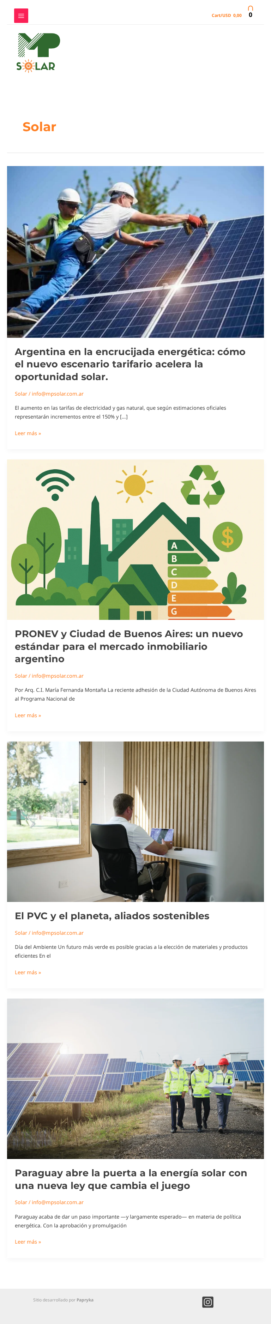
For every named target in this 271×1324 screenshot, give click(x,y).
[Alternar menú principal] (21, 15)
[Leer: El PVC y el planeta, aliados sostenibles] (135, 821)
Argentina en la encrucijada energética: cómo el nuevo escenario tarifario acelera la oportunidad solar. (130, 364)
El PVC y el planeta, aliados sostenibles (112, 916)
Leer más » (28, 433)
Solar (21, 393)
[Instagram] (207, 1302)
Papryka (85, 1300)
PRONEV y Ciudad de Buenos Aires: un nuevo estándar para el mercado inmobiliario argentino (129, 646)
